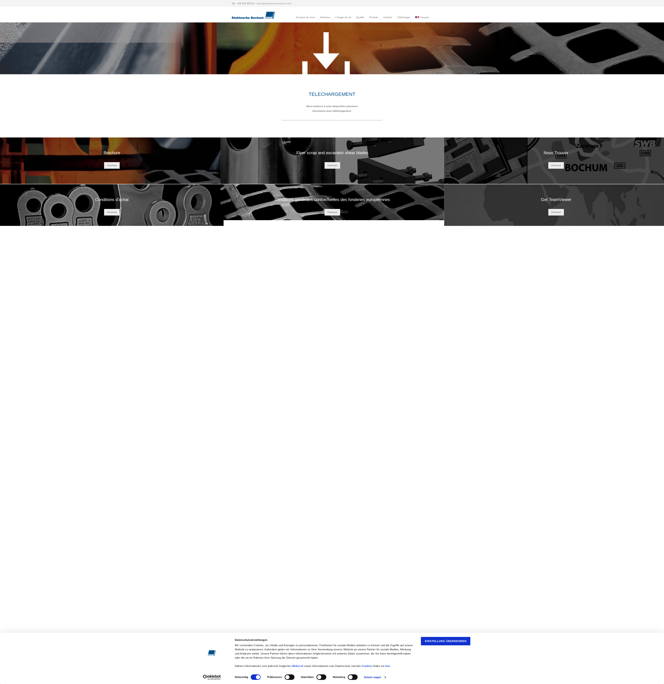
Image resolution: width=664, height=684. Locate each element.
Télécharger (403, 17)
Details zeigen (372, 677)
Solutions (325, 17)
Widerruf (297, 665)
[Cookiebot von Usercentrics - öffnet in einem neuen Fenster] (212, 677)
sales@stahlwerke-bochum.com (274, 3)
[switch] (289, 677)
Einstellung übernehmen (446, 641)
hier (387, 665)
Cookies (367, 665)
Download (112, 165)
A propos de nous (305, 17)
